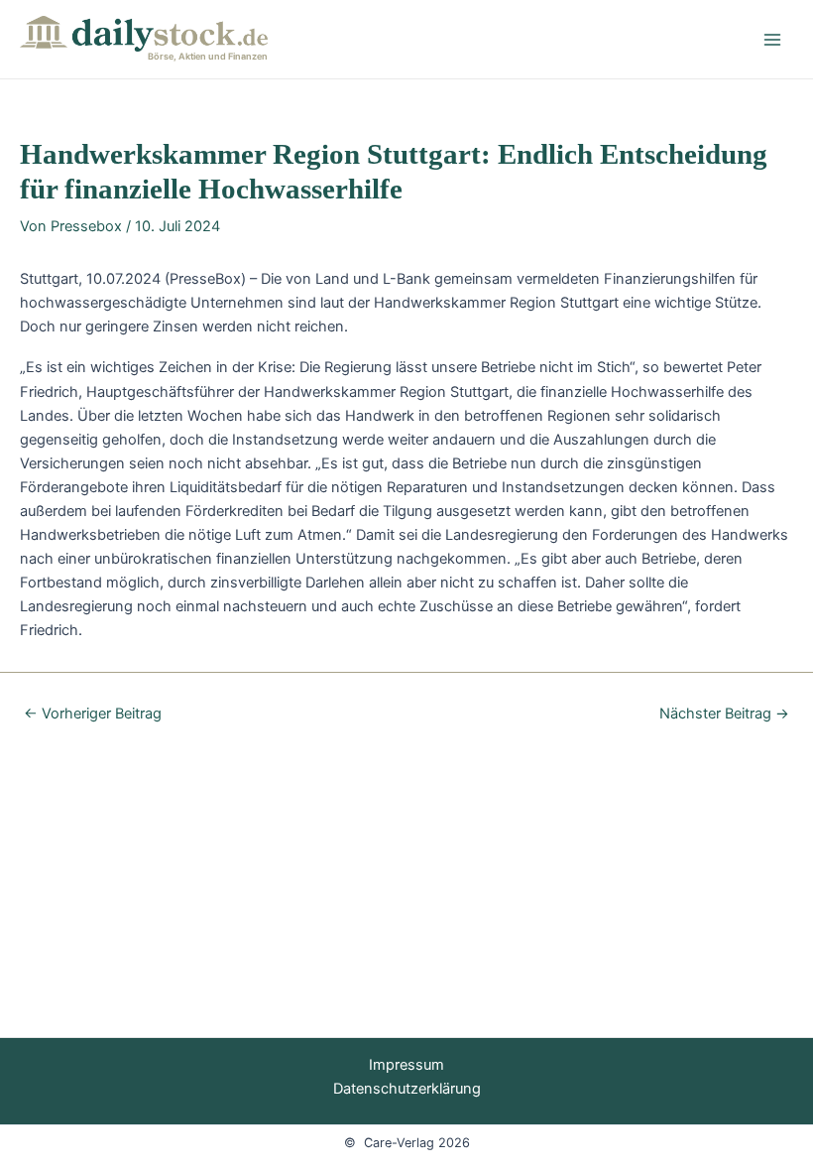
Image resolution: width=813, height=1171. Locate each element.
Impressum (406, 1065)
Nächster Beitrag (724, 714)
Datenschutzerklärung (407, 1089)
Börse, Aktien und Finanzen (208, 56)
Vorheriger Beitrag (93, 714)
